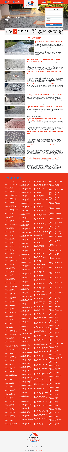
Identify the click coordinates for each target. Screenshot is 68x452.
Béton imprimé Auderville (9, 207)
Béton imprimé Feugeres (24, 185)
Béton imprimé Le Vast (53, 379)
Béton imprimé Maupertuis (24, 345)
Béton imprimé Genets (23, 210)
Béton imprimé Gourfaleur (24, 229)
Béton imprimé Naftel (38, 202)
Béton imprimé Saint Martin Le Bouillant (55, 212)
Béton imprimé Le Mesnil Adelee (25, 352)
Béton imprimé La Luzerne (24, 327)
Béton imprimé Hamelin (23, 250)
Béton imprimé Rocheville (39, 303)
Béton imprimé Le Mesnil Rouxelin (25, 381)
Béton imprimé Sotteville (54, 325)
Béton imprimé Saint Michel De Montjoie (55, 227)
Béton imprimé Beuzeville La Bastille (11, 252)
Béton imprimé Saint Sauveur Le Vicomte (55, 276)
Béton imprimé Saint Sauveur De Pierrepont (55, 268)
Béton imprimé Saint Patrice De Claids (55, 238)
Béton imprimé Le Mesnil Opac (25, 374)
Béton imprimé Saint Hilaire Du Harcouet (40, 390)
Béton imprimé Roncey (38, 306)
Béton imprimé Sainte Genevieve (40, 358)
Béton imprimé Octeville (39, 228)
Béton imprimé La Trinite (54, 362)
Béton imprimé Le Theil (53, 346)
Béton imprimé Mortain (38, 192)
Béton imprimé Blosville (9, 261)
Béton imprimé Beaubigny (9, 225)
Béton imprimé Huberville (24, 284)
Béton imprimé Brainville (9, 278)
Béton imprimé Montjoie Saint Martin (26, 419)
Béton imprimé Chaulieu (53, 202)
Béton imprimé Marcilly (23, 338)
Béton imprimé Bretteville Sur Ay (11, 286)
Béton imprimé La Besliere (10, 245)
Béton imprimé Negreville (39, 204)
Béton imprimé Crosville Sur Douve (11, 394)
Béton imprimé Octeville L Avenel (40, 230)
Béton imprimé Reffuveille (39, 292)
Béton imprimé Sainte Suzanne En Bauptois (55, 285)
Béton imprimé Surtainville (54, 332)
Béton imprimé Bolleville (9, 267)
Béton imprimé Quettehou (39, 276)
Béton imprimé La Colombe (10, 367)
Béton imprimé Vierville (53, 402)
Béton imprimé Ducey (9, 411)
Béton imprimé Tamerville (54, 336)
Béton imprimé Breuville (9, 287)
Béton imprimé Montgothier (24, 415)
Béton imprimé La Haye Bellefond (25, 258)
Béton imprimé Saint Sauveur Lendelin (54, 273)
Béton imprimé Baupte (9, 230)
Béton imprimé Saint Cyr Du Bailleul (41, 347)
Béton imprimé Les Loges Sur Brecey (26, 315)
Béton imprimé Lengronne (24, 303)
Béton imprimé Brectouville (10, 282)
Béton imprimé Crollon (9, 393)
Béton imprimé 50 (14, 31)
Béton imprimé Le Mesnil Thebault (25, 382)
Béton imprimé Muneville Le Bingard (41, 199)
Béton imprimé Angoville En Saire (11, 195)
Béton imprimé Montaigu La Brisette (26, 402)
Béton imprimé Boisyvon (9, 265)
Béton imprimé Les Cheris (9, 360)
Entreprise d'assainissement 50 (27, 31)
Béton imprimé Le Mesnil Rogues (25, 380)
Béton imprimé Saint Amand (39, 316)
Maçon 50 (6, 32)
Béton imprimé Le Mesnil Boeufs (25, 360)
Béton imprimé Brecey (9, 281)
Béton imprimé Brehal (9, 283)
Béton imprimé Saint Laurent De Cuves (40, 419)
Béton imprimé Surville (53, 333)
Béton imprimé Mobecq (23, 393)
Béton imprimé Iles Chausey (54, 422)
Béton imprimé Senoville (53, 313)
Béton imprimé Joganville (24, 293)
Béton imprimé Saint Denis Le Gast (41, 348)
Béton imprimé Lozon (23, 322)
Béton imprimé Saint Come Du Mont (41, 343)
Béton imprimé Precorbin (39, 271)
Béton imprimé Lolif (23, 317)
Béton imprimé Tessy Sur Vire (54, 342)
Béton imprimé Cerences (9, 327)
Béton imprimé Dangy (9, 398)
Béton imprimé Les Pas (38, 241)
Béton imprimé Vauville (53, 384)
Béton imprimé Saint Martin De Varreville (55, 209)
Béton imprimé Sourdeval (54, 328)
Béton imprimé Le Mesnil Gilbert (25, 369)
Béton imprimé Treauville (54, 358)
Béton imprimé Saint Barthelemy (40, 328)
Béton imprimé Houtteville (24, 282)
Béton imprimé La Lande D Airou (25, 299)
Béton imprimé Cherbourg (9, 356)
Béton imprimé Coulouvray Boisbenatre (10, 378)
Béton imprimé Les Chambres (10, 334)
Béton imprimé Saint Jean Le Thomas (41, 414)
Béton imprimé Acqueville (9, 181)
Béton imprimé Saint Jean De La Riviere (40, 402)
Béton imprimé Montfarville (24, 412)
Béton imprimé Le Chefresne (10, 354)
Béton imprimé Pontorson (39, 265)
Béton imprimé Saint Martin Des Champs (55, 207)
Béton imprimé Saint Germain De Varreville (40, 380)
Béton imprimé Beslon (9, 246)
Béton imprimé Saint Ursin (54, 297)
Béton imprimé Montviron (39, 187)
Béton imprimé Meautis (23, 349)
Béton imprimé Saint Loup (54, 184)
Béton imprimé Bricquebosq (10, 293)
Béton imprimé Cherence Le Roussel (11, 359)
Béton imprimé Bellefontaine (10, 239)
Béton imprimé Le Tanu (53, 339)
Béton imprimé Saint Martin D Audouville (55, 195)
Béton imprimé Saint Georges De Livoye (40, 365)
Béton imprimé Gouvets (23, 231)
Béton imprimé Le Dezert (9, 401)
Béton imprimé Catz (8, 324)
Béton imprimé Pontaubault (39, 263)
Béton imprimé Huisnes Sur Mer (25, 286)
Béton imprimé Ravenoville (39, 291)
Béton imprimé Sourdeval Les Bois (55, 329)
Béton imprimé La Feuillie (24, 187)
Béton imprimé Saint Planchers (55, 253)
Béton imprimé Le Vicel (53, 398)
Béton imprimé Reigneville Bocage (40, 295)
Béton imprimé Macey (23, 329)
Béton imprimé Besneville (9, 247)
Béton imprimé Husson (23, 288)
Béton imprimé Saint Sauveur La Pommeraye (55, 271)
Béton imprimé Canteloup (9, 311)
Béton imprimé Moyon (38, 198)
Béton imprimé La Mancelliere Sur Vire (25, 334)
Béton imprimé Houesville (24, 281)
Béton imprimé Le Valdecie (54, 372)
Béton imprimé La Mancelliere (25, 332)
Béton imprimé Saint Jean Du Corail (41, 410)
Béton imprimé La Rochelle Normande (39, 302)
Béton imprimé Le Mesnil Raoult (25, 378)
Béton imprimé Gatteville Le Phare (25, 206)
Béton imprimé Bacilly (9, 217)
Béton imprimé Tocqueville (54, 350)
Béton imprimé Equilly (9, 420)
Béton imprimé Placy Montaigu (40, 257)
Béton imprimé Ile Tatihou (54, 423)
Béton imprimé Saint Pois (54, 254)
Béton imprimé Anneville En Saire (11, 198)
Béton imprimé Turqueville (54, 365)
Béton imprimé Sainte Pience (54, 241)
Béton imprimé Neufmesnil (39, 209)
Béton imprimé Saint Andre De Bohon (40, 318)
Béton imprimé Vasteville (54, 380)
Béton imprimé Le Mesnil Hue (25, 371)
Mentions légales (39, 450)
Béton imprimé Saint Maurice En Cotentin (55, 220)
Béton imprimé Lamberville (24, 297)
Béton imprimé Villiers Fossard (55, 409)
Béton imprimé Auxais (9, 213)
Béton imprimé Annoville (9, 201)
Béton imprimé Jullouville (9, 271)
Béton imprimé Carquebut (9, 320)
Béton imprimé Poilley (38, 261)
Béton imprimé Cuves (9, 397)
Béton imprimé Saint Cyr (39, 345)
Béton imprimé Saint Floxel (39, 355)
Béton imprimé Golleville (24, 221)
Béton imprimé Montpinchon (24, 424)
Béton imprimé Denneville (9, 400)
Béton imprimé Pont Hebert (39, 264)
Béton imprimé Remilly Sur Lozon (40, 297)
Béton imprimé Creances (9, 387)
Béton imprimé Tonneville (54, 353)
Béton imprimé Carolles (9, 319)
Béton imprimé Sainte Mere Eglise (55, 222)
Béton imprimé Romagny (39, 305)
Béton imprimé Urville (53, 366)
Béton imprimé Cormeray (9, 372)
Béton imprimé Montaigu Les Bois (25, 404)
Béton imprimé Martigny (24, 342)
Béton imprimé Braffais (9, 276)
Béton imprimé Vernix (53, 391)
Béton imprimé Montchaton (24, 408)
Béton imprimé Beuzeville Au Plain (11, 250)
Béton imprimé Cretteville (9, 390)
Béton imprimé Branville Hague (10, 279)
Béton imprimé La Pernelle (39, 245)
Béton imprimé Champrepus (10, 340)
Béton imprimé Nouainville (39, 227)
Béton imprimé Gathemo (24, 204)
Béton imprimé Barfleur (9, 221)
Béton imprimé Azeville (9, 216)
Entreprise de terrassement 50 (20, 31)
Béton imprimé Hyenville (24, 289)
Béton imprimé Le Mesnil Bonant (25, 362)
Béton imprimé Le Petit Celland (40, 250)
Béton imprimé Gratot (23, 238)
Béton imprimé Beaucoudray (10, 234)
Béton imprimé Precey (38, 270)
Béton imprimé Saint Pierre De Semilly (55, 249)
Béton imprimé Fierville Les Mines (25, 188)
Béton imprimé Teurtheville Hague (55, 344)
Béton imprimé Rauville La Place (40, 290)
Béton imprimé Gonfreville (24, 222)
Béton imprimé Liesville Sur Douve (25, 307)
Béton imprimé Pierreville (39, 253)
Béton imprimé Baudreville (10, 228)
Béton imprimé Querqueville (39, 275)
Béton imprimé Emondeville (10, 416)
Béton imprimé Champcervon (10, 335)
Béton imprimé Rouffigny (39, 310)
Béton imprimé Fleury (23, 191)
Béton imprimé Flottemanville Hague (26, 193)
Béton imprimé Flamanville (24, 189)
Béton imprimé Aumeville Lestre (11, 210)
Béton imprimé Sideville (53, 317)
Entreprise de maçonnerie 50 (40, 32)
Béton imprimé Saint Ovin (54, 235)
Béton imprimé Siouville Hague (55, 318)
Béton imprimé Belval (9, 241)
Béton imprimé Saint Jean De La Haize (40, 400)
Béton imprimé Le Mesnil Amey (25, 355)
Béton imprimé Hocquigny (24, 277)
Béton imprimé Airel (8, 185)
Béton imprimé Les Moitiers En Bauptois (25, 400)
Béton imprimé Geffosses (24, 209)
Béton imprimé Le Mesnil (24, 351)
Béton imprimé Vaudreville (54, 382)
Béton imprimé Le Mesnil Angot (25, 356)
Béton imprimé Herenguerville (25, 273)
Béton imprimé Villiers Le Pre (54, 408)
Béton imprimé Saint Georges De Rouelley (40, 369)
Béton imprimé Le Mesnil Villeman (25, 388)
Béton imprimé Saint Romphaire (55, 261)
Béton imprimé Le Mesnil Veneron (25, 385)
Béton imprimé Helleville (24, 266)
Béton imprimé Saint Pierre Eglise (55, 250)
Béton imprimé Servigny (53, 314)
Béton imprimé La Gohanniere (25, 220)
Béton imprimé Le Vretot (54, 416)
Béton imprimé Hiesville (23, 276)
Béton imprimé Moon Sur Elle (39, 188)
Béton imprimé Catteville (9, 322)
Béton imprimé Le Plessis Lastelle (40, 259)
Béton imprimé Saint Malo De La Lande (55, 186)
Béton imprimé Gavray (23, 207)
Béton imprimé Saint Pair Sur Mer (55, 236)
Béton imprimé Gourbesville (24, 228)
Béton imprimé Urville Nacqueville (55, 368)
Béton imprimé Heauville (24, 263)
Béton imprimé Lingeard (24, 310)
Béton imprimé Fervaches (24, 184)
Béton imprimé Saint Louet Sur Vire (56, 182)
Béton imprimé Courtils (9, 380)
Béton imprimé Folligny (23, 195)
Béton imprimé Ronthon (39, 309)
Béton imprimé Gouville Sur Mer (25, 232)
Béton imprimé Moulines (39, 196)
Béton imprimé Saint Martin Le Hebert (55, 217)
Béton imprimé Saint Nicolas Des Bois (56, 233)
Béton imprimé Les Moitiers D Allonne (25, 397)
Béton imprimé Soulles (53, 326)
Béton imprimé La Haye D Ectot (25, 259)
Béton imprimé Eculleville (9, 415)
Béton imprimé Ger (23, 211)
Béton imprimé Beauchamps (10, 232)
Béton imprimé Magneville (24, 330)
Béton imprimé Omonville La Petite (41, 231)
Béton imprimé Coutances (9, 382)
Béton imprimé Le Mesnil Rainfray (25, 377)
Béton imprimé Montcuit (24, 409)
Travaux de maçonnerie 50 (50, 31)
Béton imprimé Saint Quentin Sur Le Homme (56, 257)
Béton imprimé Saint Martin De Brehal (55, 425)
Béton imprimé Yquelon (53, 417)
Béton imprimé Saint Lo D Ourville (55, 181)
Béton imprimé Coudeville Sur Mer (11, 375)
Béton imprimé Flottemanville (25, 192)
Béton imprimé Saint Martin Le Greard (55, 214)
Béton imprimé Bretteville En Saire (11, 285)
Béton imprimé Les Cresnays (10, 389)
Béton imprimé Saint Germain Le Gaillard (40, 383)
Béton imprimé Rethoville (39, 298)
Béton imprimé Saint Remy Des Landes (55, 259)
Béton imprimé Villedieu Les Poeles (56, 406)
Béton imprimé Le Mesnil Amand (25, 353)
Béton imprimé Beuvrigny (9, 249)
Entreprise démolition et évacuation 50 (34, 31)
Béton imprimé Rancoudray (39, 287)
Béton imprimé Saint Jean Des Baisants (40, 406)
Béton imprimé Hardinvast (24, 251)
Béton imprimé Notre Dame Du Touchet (40, 225)
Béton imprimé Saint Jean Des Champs (40, 408)
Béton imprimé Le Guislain (24, 246)
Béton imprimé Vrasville (53, 415)
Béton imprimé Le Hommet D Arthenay (25, 279)
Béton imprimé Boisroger (9, 264)
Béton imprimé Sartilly (53, 305)
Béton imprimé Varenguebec (54, 376)
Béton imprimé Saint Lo (38, 424)
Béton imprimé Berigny (9, 243)
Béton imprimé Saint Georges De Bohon (40, 360)
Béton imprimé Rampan (38, 286)
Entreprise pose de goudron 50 (61, 32)
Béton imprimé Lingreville (24, 311)
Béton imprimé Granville (23, 236)
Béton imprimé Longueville (24, 318)
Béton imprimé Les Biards (9, 253)
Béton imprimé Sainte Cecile (39, 334)
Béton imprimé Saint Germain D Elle (41, 373)
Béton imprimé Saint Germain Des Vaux (40, 375)
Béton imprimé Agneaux (9, 183)
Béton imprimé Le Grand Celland (25, 235)
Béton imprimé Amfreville (9, 187)
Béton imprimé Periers (38, 243)
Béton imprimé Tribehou (53, 361)
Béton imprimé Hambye (24, 249)
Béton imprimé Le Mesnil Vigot (25, 386)
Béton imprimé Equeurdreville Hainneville (10, 419)
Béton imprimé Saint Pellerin (54, 240)
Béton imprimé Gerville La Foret (25, 213)
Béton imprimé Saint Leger (39, 423)
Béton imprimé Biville (9, 258)
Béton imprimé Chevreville (9, 361)
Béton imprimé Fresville (23, 203)
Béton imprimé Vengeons (54, 387)
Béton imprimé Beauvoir (9, 238)
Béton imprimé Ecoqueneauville (11, 413)
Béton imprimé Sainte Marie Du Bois (56, 189)
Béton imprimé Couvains (9, 383)
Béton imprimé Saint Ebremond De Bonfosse (41, 352)
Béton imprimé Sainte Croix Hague (40, 344)
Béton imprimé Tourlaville (54, 355)
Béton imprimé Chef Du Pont (10, 353)
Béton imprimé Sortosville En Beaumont (54, 321)
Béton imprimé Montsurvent (39, 185)
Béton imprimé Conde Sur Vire (10, 370)
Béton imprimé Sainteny (53, 303)
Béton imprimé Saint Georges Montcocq (40, 371)
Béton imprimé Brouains (9, 301)
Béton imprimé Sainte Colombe (40, 341)
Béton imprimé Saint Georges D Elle (41, 366)
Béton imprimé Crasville (9, 386)
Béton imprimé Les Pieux (39, 254)
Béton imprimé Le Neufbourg (40, 207)
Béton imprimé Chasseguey (10, 350)
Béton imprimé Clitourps (9, 364)
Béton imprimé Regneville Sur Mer (40, 294)
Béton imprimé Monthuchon (24, 416)
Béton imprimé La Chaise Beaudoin (11, 331)
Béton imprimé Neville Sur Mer (40, 214)
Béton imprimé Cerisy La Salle (10, 330)
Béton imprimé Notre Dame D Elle (40, 223)
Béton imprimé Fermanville (24, 181)
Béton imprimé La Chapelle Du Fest (11, 346)
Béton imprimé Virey (53, 413)
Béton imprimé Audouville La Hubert (11, 209)
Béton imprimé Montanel (24, 405)
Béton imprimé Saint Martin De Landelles (55, 204)
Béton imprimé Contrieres (9, 371)
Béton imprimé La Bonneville (10, 268)
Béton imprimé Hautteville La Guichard (24, 255)
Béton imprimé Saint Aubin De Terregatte (40, 326)
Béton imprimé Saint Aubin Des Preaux (40, 323)
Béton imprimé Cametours (10, 306)
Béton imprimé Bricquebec (10, 292)
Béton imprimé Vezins (53, 397)
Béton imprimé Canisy (9, 309)
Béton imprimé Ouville (38, 236)
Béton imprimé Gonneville (24, 224)
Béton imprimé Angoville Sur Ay (10, 196)
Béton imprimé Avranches (9, 214)
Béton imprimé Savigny (53, 309)
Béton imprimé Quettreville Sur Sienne (40, 280)
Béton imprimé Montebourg (24, 411)
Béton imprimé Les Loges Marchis (25, 314)
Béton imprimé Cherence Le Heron (11, 357)
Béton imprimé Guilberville (24, 244)
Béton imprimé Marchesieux (24, 337)
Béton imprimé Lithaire (23, 313)
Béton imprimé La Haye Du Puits (25, 261)
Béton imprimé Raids (38, 284)
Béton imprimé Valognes (54, 373)
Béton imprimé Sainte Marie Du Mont (56, 190)
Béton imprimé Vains (53, 369)
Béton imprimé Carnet (9, 316)
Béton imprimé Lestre (23, 306)
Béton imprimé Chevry (9, 363)
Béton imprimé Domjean (9, 405)
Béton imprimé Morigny (38, 189)
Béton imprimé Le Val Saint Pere (55, 375)
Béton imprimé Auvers (9, 212)
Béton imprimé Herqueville (24, 269)
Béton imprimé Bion (8, 257)
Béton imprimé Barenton (9, 220)
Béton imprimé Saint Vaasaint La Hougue (55, 299)
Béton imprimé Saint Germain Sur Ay (41, 384)
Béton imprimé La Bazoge (9, 231)
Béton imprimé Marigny (23, 341)
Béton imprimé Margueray (24, 340)
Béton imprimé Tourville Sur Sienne (55, 357)
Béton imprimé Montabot (24, 401)
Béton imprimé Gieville (23, 214)
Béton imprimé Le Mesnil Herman (25, 370)
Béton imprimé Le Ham (23, 247)
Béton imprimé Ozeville (38, 238)
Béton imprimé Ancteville (9, 190)
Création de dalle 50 (44, 31)
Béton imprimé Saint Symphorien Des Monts (56, 290)
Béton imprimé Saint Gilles (39, 388)
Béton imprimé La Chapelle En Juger (11, 348)
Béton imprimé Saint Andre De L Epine (40, 321)
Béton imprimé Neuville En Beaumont (39, 212)
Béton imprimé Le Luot (23, 326)
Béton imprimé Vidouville (54, 401)
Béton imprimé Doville (9, 408)
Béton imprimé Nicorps (38, 215)
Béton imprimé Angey (9, 192)
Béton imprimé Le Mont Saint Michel (41, 184)
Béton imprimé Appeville (9, 202)
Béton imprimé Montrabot (39, 181)
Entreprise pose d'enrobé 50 (55, 31)
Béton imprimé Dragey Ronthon (11, 409)
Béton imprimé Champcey (9, 337)
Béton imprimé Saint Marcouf (54, 188)
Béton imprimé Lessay (23, 304)
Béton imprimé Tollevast (53, 351)
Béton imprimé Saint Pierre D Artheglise (54, 244)
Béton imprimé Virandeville (54, 412)
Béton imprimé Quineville (39, 283)
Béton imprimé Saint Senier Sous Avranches (55, 283)
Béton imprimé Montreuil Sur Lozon (41, 182)
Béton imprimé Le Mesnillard (24, 373)
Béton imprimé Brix (8, 300)
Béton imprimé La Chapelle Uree (11, 349)
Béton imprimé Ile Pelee (53, 420)
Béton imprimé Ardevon (9, 203)
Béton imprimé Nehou (38, 206)
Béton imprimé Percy (38, 242)
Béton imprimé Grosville (23, 242)
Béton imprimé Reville (38, 299)
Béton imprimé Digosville (9, 402)
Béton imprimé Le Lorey (24, 321)
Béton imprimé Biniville (9, 256)
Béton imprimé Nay (38, 203)
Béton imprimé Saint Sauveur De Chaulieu (55, 266)
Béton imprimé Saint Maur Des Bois (56, 218)
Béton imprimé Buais (8, 304)
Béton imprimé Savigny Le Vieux (55, 310)
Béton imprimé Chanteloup (10, 343)
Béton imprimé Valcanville (54, 371)
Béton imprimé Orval (38, 235)
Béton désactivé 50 (10, 31)
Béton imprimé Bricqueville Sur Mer (11, 297)
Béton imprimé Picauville (39, 252)
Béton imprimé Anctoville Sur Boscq (11, 191)
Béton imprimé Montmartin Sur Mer (26, 423)
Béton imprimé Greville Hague (25, 239)
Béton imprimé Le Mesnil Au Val (25, 359)
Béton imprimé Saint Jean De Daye (41, 397)
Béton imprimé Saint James (39, 396)
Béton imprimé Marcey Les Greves (25, 335)
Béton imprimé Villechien (54, 405)
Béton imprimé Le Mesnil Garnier (25, 367)
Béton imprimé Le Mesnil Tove (25, 384)
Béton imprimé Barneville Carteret (11, 223)
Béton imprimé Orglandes (39, 234)
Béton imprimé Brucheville (10, 302)
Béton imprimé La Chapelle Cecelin (11, 345)
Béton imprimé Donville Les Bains (11, 407)
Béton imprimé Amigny (9, 188)
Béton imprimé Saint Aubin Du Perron (41, 327)
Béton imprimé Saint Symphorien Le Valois (56, 293)
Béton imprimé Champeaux (10, 338)
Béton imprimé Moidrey (23, 395)
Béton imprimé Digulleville (9, 404)
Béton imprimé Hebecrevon (24, 265)
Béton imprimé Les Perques (39, 246)
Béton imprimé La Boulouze (10, 272)
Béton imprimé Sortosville (54, 322)
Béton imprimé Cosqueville (10, 374)
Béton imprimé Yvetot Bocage (55, 419)
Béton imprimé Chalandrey (10, 333)
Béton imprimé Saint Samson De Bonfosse (55, 263)
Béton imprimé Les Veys (53, 395)
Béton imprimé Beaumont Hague (11, 236)
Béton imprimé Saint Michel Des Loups (55, 229)
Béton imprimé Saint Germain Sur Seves (40, 387)
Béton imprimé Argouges (9, 205)
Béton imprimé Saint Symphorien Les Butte (56, 295)
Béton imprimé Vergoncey (54, 390)
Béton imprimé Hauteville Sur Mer (25, 253)
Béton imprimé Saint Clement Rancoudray (40, 340)
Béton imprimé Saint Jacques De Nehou (40, 394)
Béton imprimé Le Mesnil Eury (25, 366)
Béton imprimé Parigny (38, 239)
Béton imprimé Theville (53, 347)
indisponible (9, 2)
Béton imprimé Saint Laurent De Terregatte (40, 421)
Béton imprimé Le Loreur (24, 319)
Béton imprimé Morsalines (39, 191)
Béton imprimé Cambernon (10, 305)
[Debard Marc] (34, 437)
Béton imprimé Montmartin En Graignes (25, 421)
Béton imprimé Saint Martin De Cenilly (55, 200)
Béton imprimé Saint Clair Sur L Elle (41, 337)
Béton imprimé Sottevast (54, 324)
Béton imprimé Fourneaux (24, 200)
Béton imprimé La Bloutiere (10, 263)
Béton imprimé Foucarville (24, 199)
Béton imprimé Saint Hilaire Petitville (41, 392)
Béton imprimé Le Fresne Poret (25, 202)
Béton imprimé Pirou (38, 256)
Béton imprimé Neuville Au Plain (40, 210)
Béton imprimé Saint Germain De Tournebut (40, 378)
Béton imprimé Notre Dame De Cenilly (40, 219)
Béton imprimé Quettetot (39, 278)
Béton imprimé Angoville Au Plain (11, 194)
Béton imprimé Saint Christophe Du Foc (41, 336)
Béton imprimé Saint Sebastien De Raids (55, 278)
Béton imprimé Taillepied (54, 335)
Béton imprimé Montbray (24, 407)
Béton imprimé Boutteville (9, 275)
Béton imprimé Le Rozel (39, 313)
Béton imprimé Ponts (38, 267)
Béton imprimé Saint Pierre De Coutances (55, 246)
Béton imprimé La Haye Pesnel (25, 262)
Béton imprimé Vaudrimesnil (54, 383)
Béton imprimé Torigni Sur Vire (55, 354)
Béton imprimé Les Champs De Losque (10, 342)
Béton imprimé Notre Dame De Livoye (40, 221)
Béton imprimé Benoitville (9, 242)
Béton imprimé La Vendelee (54, 386)
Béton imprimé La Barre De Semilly (11, 224)
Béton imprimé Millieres (23, 391)
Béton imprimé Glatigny (23, 217)
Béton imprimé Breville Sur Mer (10, 290)
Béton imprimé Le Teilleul (54, 340)
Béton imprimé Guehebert (24, 243)
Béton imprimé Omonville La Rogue (41, 232)
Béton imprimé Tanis (53, 337)
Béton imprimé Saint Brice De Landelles (40, 332)
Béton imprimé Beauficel (9, 235)
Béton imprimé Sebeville (53, 312)
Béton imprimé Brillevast (9, 298)
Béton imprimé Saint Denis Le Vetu (41, 350)
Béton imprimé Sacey (38, 314)
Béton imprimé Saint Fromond (40, 356)
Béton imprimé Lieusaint (24, 308)
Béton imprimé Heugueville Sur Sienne (25, 271)
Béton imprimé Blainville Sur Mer (11, 260)
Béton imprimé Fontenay (24, 196)
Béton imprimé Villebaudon (54, 404)
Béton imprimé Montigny (24, 418)
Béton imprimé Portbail (38, 268)
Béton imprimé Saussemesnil (54, 306)
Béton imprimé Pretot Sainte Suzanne (39, 273)
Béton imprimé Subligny (53, 331)
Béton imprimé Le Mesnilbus (24, 363)
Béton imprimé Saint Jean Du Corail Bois (41, 412)
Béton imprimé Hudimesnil (24, 285)
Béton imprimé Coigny (9, 365)
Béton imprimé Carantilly (9, 313)
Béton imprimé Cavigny (9, 323)
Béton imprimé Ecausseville (10, 412)
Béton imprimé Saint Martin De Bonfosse (55, 198)
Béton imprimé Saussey (53, 307)
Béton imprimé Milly (23, 392)
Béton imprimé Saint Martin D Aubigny (55, 193)
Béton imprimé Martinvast (24, 344)
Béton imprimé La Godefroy (24, 218)
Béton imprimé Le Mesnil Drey (25, 364)
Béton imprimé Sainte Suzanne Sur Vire (55, 288)
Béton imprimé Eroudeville (10, 421)
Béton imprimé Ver (52, 388)
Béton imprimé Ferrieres (24, 182)
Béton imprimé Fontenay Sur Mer (25, 198)
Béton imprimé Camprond (9, 308)
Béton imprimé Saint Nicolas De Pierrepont (55, 232)
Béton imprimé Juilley (23, 295)
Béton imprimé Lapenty (23, 300)
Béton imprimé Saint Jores (39, 415)
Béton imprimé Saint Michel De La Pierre (55, 224)
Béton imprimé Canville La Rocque (11, 312)
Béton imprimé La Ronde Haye (40, 307)
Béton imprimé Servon (53, 316)
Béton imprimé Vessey (53, 394)
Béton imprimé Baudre (9, 227)
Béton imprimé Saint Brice (39, 330)
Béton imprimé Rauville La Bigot (40, 288)
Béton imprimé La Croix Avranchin (11, 391)
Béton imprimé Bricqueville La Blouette (10, 295)
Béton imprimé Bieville (9, 254)
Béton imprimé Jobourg (23, 292)
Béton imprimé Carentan (9, 315)
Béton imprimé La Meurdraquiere (25, 389)
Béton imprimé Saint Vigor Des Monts (55, 302)
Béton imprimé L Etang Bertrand (11, 423)
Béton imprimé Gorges (23, 225)
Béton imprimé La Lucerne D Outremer (24, 325)
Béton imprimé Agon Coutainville (11, 184)
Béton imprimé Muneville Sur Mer (40, 200)
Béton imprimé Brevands (9, 289)
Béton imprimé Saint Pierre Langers (56, 252)
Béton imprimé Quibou (38, 281)
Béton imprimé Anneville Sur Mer (11, 199)
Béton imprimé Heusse (23, 274)
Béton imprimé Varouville (54, 377)
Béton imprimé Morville (38, 193)
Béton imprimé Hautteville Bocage (26, 257)
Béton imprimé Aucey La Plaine (10, 206)
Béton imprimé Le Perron (39, 249)
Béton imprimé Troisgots (54, 364)
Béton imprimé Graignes (24, 233)
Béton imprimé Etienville (9, 424)
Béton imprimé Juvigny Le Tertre (25, 296)
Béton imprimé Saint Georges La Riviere (40, 363)
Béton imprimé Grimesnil (24, 240)
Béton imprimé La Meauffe (24, 348)
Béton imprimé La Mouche (39, 195)
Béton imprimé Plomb (38, 260)
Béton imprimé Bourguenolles (10, 274)
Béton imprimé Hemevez (24, 268)
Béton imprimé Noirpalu (38, 217)
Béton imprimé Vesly (53, 393)
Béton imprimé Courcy (9, 379)
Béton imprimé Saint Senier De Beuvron (55, 280)
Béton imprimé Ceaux (9, 326)
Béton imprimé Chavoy (9, 352)
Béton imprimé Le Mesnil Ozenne (25, 375)
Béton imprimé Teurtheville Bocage (56, 343)
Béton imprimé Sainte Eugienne (40, 353)
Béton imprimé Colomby (9, 368)
